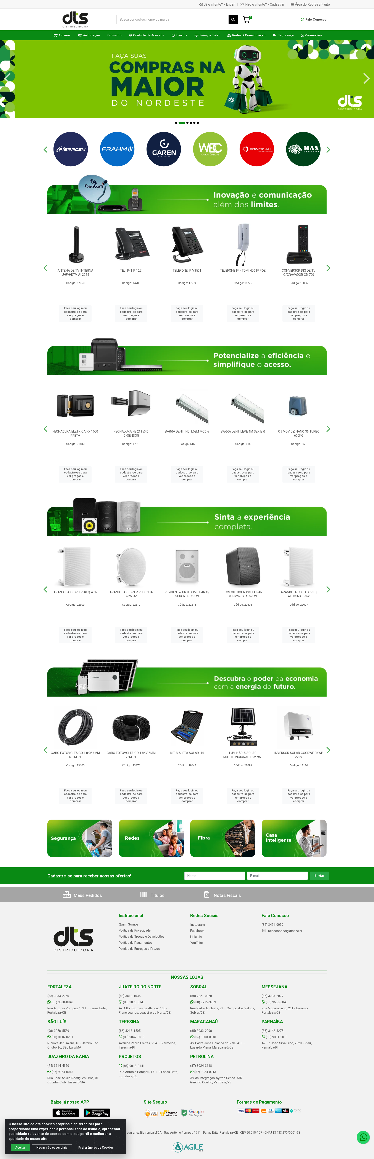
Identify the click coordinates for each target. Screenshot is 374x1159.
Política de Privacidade (135, 930)
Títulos (157, 895)
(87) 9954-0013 (62, 1072)
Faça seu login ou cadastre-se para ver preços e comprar (75, 313)
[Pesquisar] (233, 19)
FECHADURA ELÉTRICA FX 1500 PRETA (75, 434)
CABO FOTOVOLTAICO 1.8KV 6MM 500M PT (75, 755)
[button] (176, 123)
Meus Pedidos (87, 895)
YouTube (196, 943)
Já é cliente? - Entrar (219, 4)
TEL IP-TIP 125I (131, 270)
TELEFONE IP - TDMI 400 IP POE (243, 270)
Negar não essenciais (52, 1147)
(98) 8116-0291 (62, 1037)
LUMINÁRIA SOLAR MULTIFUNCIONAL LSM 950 (242, 755)
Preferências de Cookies (96, 1147)
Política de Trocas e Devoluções (141, 937)
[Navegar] (7, 78)
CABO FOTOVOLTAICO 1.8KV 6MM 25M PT (131, 755)
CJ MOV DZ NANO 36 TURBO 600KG (298, 434)
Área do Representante (312, 4)
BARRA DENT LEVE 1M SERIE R (243, 431)
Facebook (197, 931)
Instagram (197, 925)
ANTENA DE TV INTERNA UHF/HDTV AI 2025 (75, 273)
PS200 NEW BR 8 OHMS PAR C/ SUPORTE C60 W (187, 594)
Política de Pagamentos (136, 943)
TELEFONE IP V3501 (187, 270)
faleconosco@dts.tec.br (284, 931)
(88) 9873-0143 (134, 1002)
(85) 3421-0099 (272, 925)
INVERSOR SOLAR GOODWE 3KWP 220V (298, 755)
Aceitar (20, 1147)
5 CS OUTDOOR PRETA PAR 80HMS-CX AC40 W (242, 594)
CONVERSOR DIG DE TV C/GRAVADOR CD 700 (299, 273)
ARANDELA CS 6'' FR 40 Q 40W (75, 592)
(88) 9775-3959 (205, 1002)
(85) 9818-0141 (134, 1066)
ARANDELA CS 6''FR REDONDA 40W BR (131, 594)
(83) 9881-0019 (276, 1037)
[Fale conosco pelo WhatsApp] (363, 1137)
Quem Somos (129, 924)
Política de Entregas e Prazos (140, 949)
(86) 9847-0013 (134, 1037)
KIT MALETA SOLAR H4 (187, 753)
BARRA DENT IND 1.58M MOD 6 (187, 431)
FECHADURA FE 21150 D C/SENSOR (131, 434)
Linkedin (196, 937)
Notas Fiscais (227, 895)
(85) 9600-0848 (62, 1002)
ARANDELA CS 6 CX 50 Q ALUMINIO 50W (299, 594)
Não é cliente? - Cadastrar (264, 4)
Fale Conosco (316, 19)
